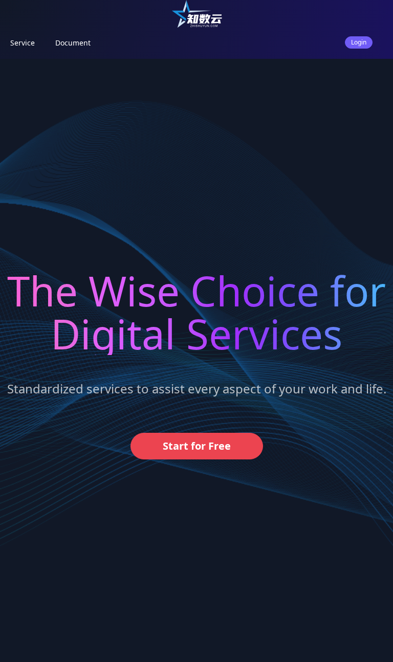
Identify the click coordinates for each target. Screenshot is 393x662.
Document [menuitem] (73, 43)
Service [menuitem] (22, 43)
